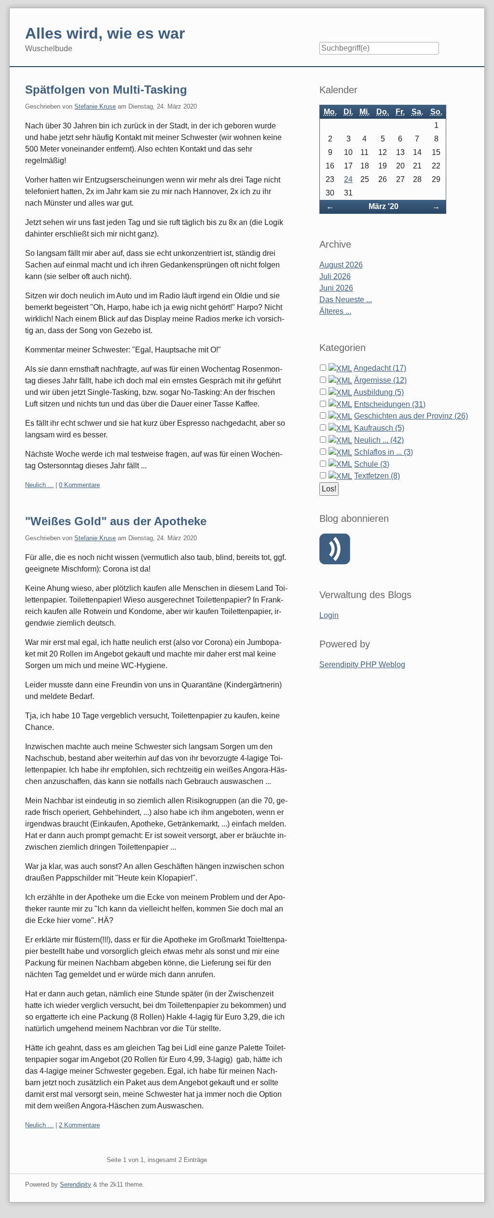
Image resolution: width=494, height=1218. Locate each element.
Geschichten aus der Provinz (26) (411, 416)
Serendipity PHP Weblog (362, 664)
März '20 (383, 206)
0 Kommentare (79, 485)
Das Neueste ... (345, 299)
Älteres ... (335, 311)
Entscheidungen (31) (389, 404)
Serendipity (75, 1184)
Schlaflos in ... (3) (383, 452)
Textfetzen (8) (377, 476)
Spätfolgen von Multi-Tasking (106, 89)
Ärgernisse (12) (380, 380)
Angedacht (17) (380, 368)
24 (348, 179)
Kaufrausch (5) (379, 428)
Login (329, 615)
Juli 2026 (335, 276)
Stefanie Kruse (95, 106)
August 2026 (341, 265)
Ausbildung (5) (379, 392)
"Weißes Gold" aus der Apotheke (115, 521)
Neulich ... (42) (379, 440)
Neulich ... (39, 485)
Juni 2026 (336, 288)
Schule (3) (371, 464)
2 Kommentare (79, 1125)
